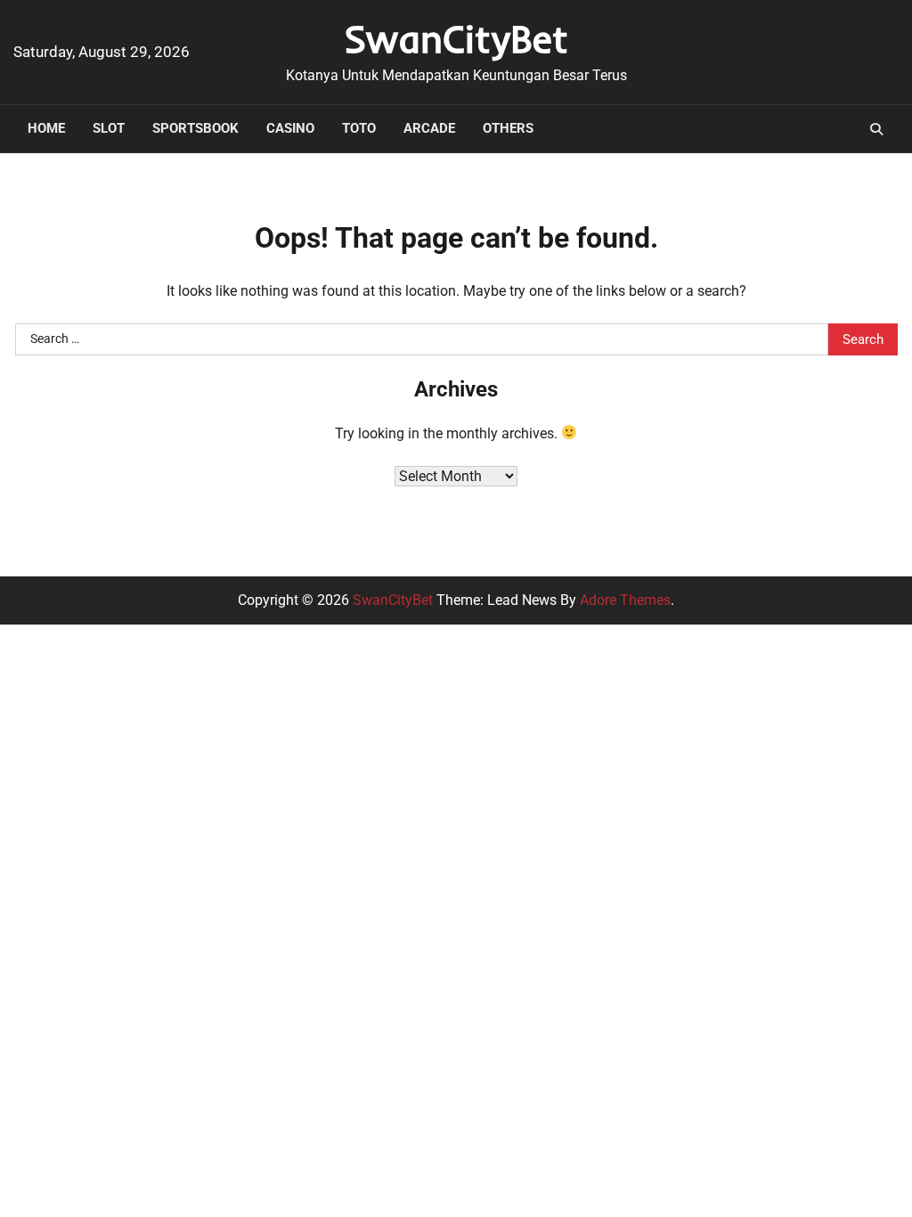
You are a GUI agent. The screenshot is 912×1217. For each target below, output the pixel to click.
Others (508, 128)
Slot (109, 128)
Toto (359, 128)
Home (46, 128)
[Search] (876, 129)
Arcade (429, 128)
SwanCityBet (456, 38)
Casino (290, 128)
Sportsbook (195, 128)
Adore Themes (625, 600)
